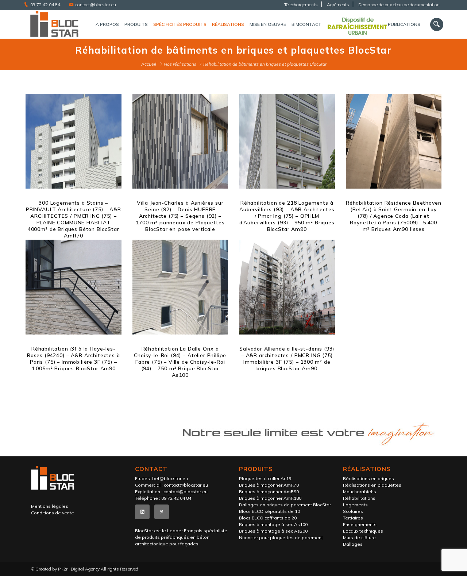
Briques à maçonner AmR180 (270, 498)
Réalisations (228, 24)
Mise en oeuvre (268, 24)
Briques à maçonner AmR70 (269, 485)
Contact (310, 24)
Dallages (353, 544)
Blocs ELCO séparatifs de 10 (269, 511)
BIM (295, 24)
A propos (107, 24)
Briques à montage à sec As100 (273, 524)
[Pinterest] (161, 512)
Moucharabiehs (359, 491)
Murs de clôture (359, 537)
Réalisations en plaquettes (372, 485)
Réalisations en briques (368, 478)
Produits (136, 24)
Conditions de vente (52, 512)
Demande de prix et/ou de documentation (399, 4)
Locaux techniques (363, 531)
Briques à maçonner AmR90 (269, 491)
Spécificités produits (180, 24)
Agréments (338, 4)
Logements (355, 504)
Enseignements (360, 524)
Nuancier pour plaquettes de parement (281, 537)
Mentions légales (49, 506)
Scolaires (353, 511)
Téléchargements (301, 4)
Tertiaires (353, 518)
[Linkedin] (142, 512)
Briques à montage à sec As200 (273, 531)
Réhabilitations (359, 498)
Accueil (148, 64)
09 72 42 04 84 (45, 4)
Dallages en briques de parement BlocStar (285, 504)
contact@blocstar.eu (96, 4)
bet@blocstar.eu (170, 478)
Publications (404, 24)
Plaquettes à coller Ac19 (265, 478)
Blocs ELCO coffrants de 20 (268, 518)
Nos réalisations (180, 64)
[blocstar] (54, 24)
